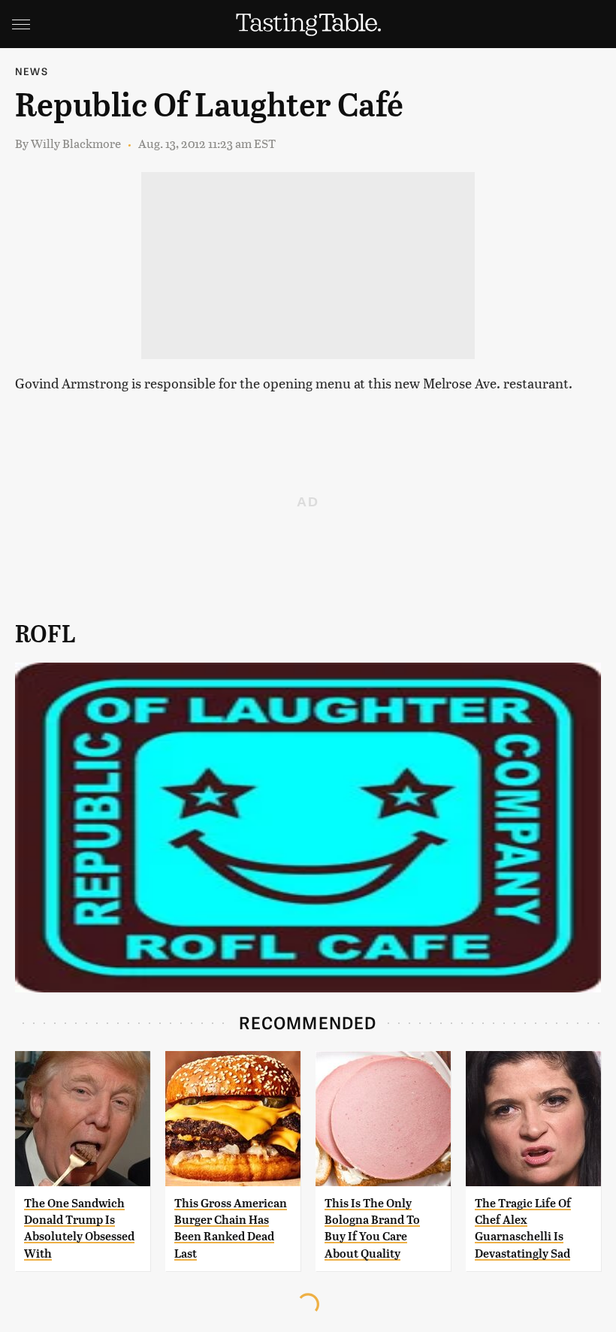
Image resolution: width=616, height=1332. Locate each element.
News (31, 71)
